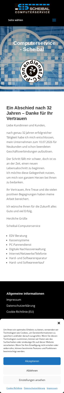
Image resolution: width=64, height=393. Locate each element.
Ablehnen (32, 370)
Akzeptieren (32, 361)
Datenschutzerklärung (34, 388)
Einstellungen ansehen (32, 380)
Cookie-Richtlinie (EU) (20, 312)
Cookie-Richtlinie (14, 388)
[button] (59, 323)
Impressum (52, 388)
